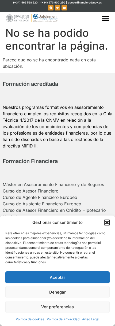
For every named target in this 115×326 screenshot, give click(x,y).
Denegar (57, 292)
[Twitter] (57, 7)
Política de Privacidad (63, 319)
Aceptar (57, 277)
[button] (107, 222)
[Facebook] (50, 7)
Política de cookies (30, 319)
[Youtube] (64, 7)
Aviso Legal (90, 319)
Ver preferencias (57, 306)
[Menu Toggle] (105, 18)
